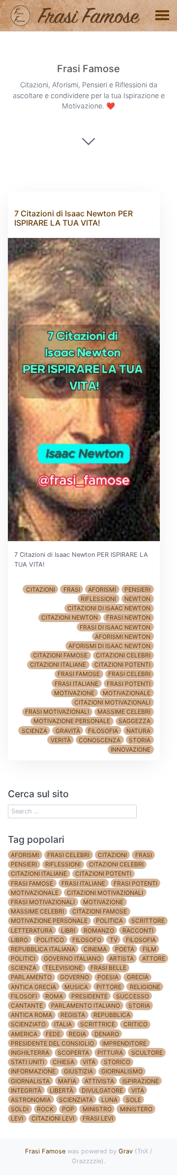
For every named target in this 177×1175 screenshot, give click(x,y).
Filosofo (86, 939)
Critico (135, 1024)
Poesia (107, 977)
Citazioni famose (60, 655)
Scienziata (76, 1099)
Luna (109, 1099)
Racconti (137, 930)
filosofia (103, 730)
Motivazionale (126, 693)
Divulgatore (102, 1090)
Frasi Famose (45, 1151)
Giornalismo (122, 1071)
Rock (45, 1109)
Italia (63, 1024)
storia (139, 740)
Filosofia (141, 939)
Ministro (97, 1109)
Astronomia (31, 1099)
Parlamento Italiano (85, 1005)
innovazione (130, 749)
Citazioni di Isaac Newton (108, 608)
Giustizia (78, 1071)
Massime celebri (123, 711)
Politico (50, 939)
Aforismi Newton (122, 636)
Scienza (23, 967)
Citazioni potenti (122, 664)
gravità (68, 730)
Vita (89, 1062)
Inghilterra (30, 1052)
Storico (117, 1062)
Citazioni (40, 589)
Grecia (137, 977)
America (24, 1034)
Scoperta (73, 1052)
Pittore (108, 987)
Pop (68, 1109)
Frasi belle (108, 967)
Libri (68, 930)
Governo (74, 977)
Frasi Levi (98, 1118)
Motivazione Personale (71, 721)
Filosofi (24, 996)
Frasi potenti (128, 683)
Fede (53, 1034)
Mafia (67, 1081)
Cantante (27, 1005)
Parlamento (31, 977)
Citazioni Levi (52, 1118)
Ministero (136, 1109)
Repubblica (111, 1014)
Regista (72, 1014)
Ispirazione (140, 1081)
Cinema (95, 949)
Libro (19, 939)
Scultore (147, 1052)
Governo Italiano (72, 958)
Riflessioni (98, 598)
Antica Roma (31, 1014)
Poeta (124, 949)
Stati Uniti (27, 1062)
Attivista (99, 1081)
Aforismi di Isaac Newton (109, 646)
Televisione (63, 967)
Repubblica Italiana (43, 949)
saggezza (134, 721)
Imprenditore (124, 1043)
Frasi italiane (76, 683)
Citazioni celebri (123, 655)
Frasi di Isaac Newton (115, 627)
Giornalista (30, 1081)
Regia (77, 1034)
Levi (17, 1118)
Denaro (106, 1034)
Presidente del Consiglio (52, 1043)
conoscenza (99, 740)
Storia (139, 1005)
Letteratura (32, 930)
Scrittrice (97, 1024)
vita (137, 1090)
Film (149, 949)
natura (138, 730)
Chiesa (63, 1062)
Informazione (33, 1071)
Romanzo (99, 930)
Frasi (71, 589)
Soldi (20, 1109)
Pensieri (137, 589)
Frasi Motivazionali (57, 711)
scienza (34, 730)
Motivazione (74, 693)
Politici (23, 958)
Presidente (89, 996)
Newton (137, 598)
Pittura (110, 1052)
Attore (153, 958)
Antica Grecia (33, 987)
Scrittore (148, 920)
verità (61, 740)
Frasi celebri (129, 674)
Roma (54, 996)
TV (114, 939)
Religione (145, 987)
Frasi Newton (128, 617)
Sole (133, 1099)
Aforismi (102, 589)
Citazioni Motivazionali (112, 702)
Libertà (61, 1090)
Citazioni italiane (58, 664)
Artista (121, 958)
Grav (125, 1151)
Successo (132, 996)
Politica (109, 920)
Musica (76, 987)
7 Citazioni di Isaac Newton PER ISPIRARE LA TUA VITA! (73, 218)
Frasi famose (79, 674)
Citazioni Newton (69, 617)
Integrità (26, 1090)
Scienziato (28, 1024)
